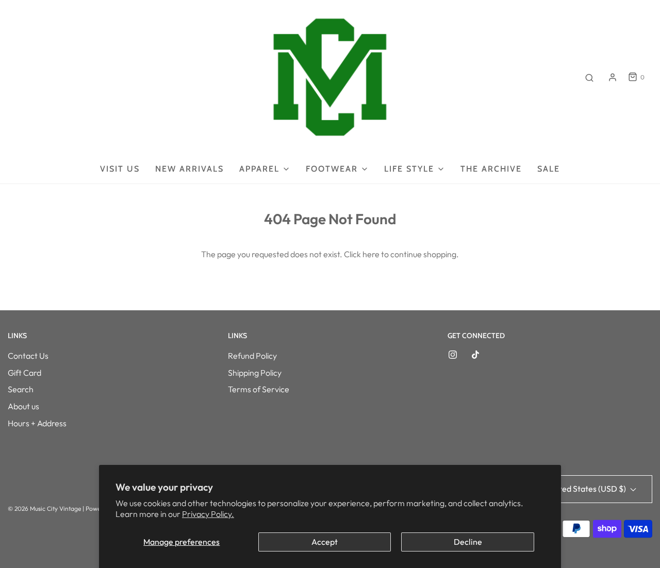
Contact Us (28, 355)
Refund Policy (252, 355)
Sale (548, 169)
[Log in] (612, 77)
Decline (468, 542)
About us (23, 406)
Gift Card (24, 372)
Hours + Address (37, 423)
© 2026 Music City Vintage (44, 508)
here (371, 254)
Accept (324, 542)
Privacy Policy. (208, 514)
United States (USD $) (587, 488)
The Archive (491, 169)
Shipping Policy (255, 372)
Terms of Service (258, 389)
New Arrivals (189, 169)
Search (21, 389)
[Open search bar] (589, 77)
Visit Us (120, 169)
